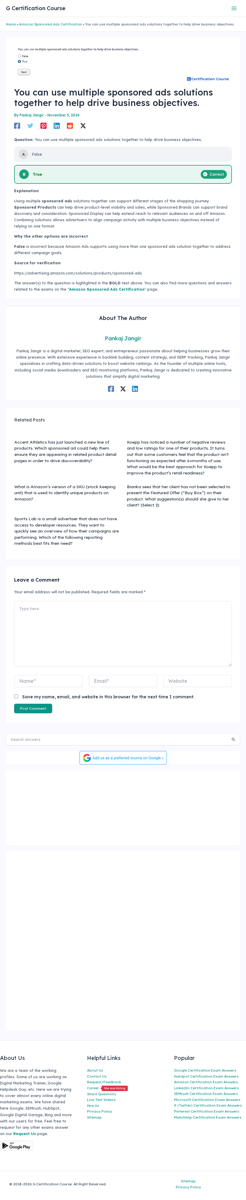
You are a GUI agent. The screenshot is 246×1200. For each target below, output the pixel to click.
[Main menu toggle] (234, 8)
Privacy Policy (99, 1111)
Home (11, 24)
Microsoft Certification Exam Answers (207, 1099)
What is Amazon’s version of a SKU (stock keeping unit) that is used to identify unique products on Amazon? (65, 492)
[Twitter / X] (83, 126)
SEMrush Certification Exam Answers (206, 1093)
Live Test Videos (101, 1099)
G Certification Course (35, 8)
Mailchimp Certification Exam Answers (207, 1117)
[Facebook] (17, 126)
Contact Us (96, 1076)
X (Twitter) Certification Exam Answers (208, 1105)
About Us (95, 1070)
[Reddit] (70, 126)
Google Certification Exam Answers (205, 1070)
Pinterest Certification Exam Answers (206, 1111)
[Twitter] (30, 126)
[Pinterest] (43, 126)
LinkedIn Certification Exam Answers (206, 1088)
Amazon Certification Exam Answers (206, 1082)
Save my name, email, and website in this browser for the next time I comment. (108, 697)
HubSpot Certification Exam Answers (206, 1076)
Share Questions (101, 1094)
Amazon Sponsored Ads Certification (50, 24)
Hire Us (93, 1105)
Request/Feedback (104, 1082)
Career (106, 1088)
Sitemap (94, 1117)
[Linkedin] (57, 126)
